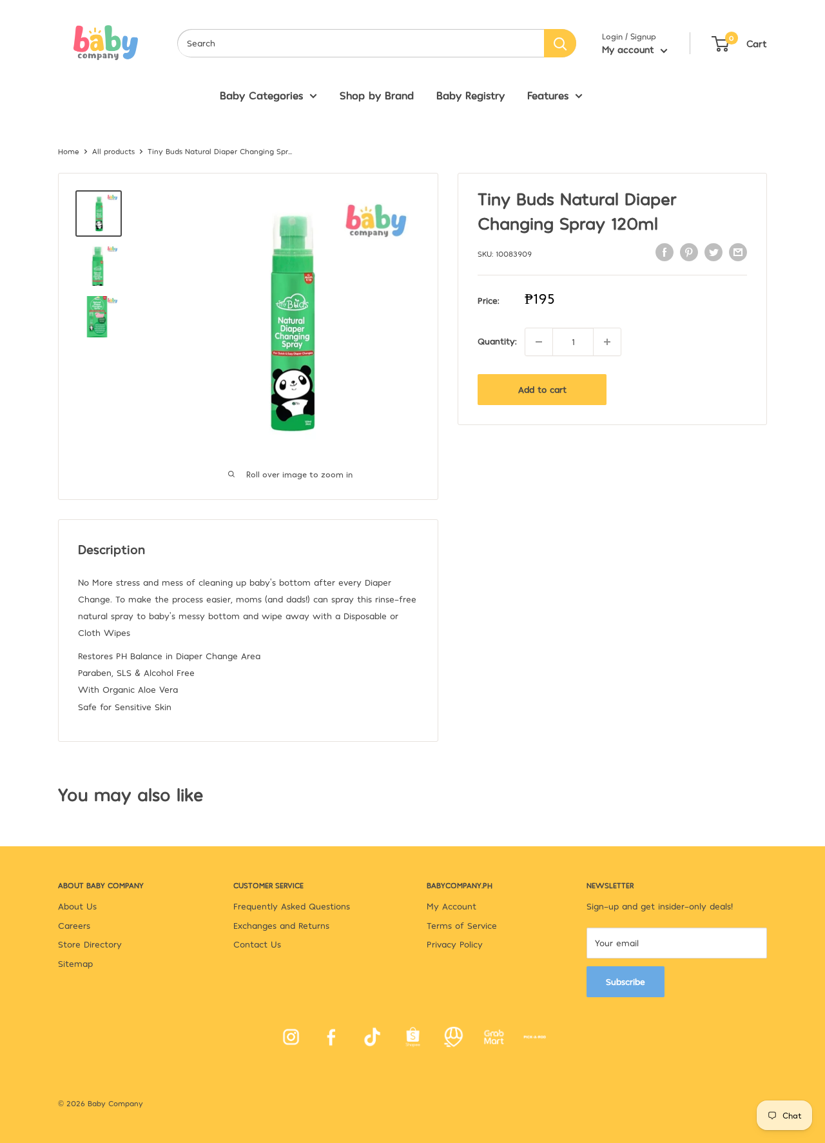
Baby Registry (470, 94)
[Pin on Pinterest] (689, 252)
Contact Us (257, 944)
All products (113, 150)
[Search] (560, 43)
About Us (77, 905)
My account (629, 49)
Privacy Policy (455, 944)
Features (547, 94)
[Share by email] (738, 252)
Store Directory (90, 944)
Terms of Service (462, 925)
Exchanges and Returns (281, 925)
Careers (74, 925)
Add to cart (542, 389)
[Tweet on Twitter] (713, 252)
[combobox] (360, 43)
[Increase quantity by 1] (607, 341)
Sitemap (75, 963)
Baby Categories (261, 94)
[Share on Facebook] (664, 252)
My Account (451, 905)
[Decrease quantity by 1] (538, 341)
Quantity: (497, 341)
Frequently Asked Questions (291, 905)
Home (68, 150)
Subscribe (625, 981)
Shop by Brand (377, 94)
